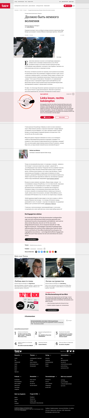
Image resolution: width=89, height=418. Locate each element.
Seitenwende (67, 410)
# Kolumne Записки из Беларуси (36, 245)
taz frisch (32, 381)
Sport (16, 366)
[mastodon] (68, 351)
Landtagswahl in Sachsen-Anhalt (36, 359)
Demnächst (48, 379)
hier (50, 152)
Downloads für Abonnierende (36, 403)
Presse (46, 366)
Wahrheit (17, 372)
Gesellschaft (17, 362)
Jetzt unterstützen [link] (31, 239)
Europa (25, 10)
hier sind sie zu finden (39, 323)
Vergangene (48, 385)
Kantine (16, 399)
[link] (21, 5)
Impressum (59, 410)
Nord (16, 370)
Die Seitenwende (49, 362)
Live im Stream (48, 383)
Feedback (32, 397)
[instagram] (73, 351)
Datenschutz (53, 410)
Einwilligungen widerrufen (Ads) (52, 412)
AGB (63, 410)
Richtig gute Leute (34, 364)
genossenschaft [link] (65, 1)
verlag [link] (16, 1)
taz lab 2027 (48, 387)
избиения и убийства (50, 203)
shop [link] (26, 1)
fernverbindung (18, 381)
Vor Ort (47, 381)
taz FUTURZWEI (64, 382)
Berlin (16, 368)
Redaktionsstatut (54, 408)
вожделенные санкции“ (53, 178)
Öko (15, 360)
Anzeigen (17, 403)
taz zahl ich (63, 362)
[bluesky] (71, 351)
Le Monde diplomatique (66, 383)
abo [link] (60, 1)
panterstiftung (64, 366)
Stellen (47, 364)
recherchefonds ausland (66, 364)
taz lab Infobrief (33, 385)
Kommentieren (33, 248)
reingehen (17, 389)
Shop (16, 401)
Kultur (16, 364)
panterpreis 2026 (65, 368)
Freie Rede (17, 387)
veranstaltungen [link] (21, 1)
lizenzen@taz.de (23, 410)
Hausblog (47, 360)
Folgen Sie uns (63, 351)
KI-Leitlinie (71, 408)
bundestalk (17, 379)
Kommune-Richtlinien (64, 408)
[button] (74, 6)
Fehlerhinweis (40, 248)
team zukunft (33, 379)
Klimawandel (33, 366)
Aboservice (32, 399)
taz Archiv (63, 385)
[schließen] (73, 94)
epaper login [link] (71, 1)
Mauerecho (17, 385)
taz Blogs (63, 380)
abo (62, 358)
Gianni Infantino (33, 362)
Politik (21, 10)
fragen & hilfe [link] (30, 1)
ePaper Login (33, 401)
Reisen (16, 397)
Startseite (16, 10)
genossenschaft (64, 360)
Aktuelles (47, 358)
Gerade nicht (68, 94)
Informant (47, 410)
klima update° (18, 383)
